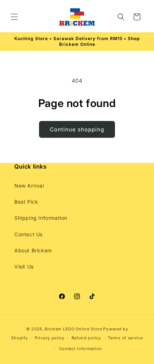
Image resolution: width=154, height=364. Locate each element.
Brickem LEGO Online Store (73, 328)
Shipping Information (40, 218)
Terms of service (125, 337)
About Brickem (33, 250)
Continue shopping (77, 129)
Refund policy (86, 337)
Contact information (80, 348)
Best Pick (26, 202)
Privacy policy (49, 337)
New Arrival (29, 186)
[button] (14, 17)
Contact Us (28, 234)
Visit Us (24, 266)
